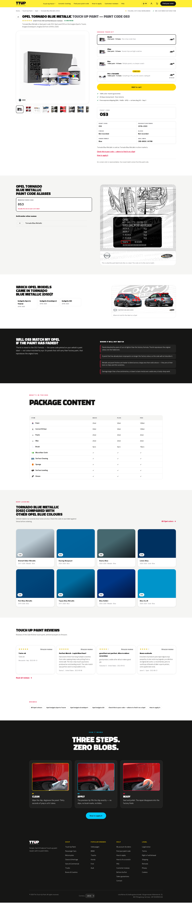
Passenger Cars (70, 851)
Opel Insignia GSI (98, 707)
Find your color (168, 3)
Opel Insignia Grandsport (79, 707)
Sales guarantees (122, 876)
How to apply (97, 3)
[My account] (151, 3)
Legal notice (146, 847)
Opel (36, 11)
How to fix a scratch (123, 859)
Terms (144, 851)
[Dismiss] (26, 905)
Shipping (145, 859)
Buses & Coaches (71, 872)
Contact (119, 880)
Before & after (121, 872)
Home (18, 11)
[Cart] (157, 3)
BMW (93, 851)
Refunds (145, 863)
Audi (92, 868)
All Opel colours (36, 707)
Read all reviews (22, 677)
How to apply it (102, 155)
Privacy (144, 868)
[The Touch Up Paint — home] (21, 4)
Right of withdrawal (149, 855)
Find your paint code (81, 3)
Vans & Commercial (72, 863)
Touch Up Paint (49, 3)
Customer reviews (111, 3)
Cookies (145, 872)
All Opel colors (167, 521)
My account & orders (123, 847)
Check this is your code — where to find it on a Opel (116, 151)
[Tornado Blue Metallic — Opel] (28, 109)
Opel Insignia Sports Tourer (56, 707)
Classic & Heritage (71, 859)
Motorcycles (69, 855)
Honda (93, 859)
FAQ (122, 3)
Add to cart (136, 87)
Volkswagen (95, 847)
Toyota (93, 855)
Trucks (67, 868)
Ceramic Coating (64, 3)
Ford (92, 863)
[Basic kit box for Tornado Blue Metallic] (20, 109)
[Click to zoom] (52, 67)
